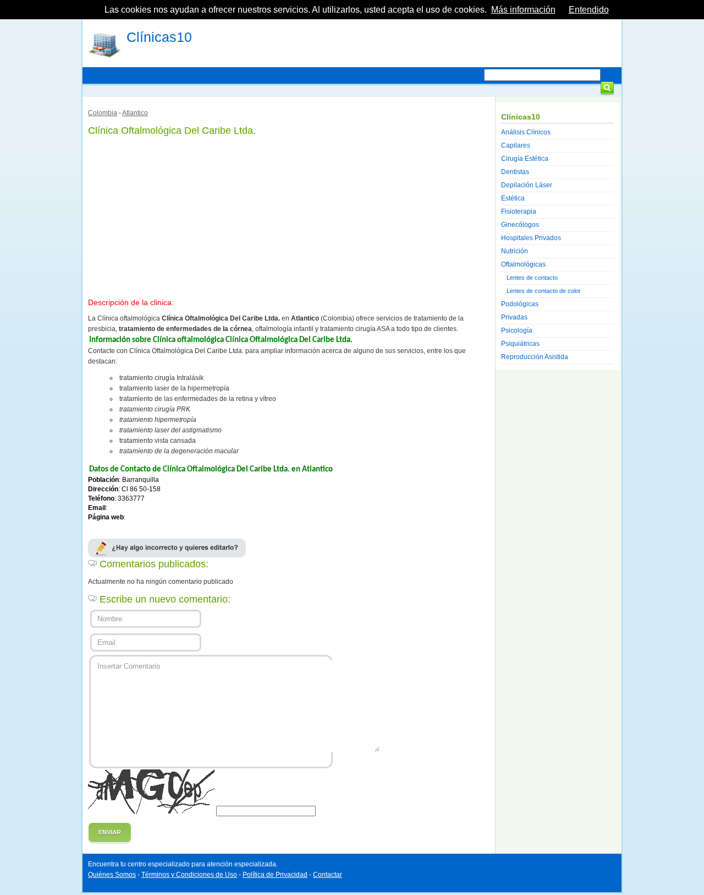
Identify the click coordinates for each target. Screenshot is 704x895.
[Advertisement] (289, 215)
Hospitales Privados (531, 238)
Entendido (589, 9)
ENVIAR (109, 832)
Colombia (102, 113)
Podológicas (519, 304)
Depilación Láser (526, 185)
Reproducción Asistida (534, 357)
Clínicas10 (159, 37)
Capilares (515, 145)
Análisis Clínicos (526, 132)
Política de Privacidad (275, 874)
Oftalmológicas (523, 264)
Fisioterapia (518, 211)
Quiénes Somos (112, 874)
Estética (513, 198)
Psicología (516, 330)
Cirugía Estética (524, 158)
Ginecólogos (520, 225)
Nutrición (514, 251)
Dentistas (515, 172)
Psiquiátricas (520, 344)
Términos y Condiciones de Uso (189, 874)
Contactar (327, 874)
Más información (523, 9)
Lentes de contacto (532, 277)
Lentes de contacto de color (544, 291)
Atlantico (135, 113)
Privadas (514, 317)
